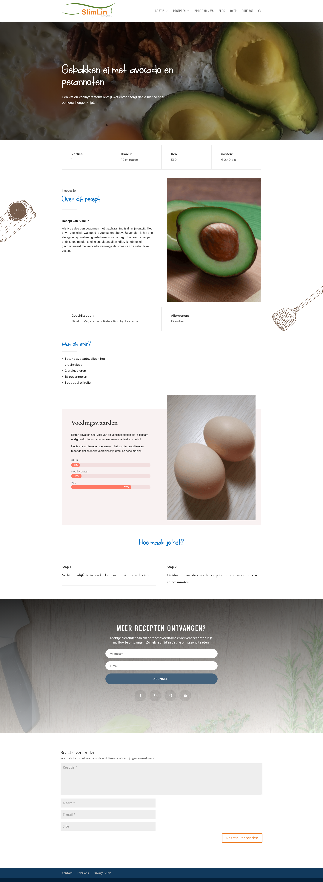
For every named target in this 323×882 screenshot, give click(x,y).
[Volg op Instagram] (170, 695)
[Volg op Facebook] (140, 695)
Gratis (159, 11)
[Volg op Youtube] (185, 695)
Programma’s (204, 11)
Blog (222, 11)
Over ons (83, 873)
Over (233, 11)
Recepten (179, 11)
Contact (248, 11)
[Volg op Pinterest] (155, 695)
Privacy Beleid (102, 873)
